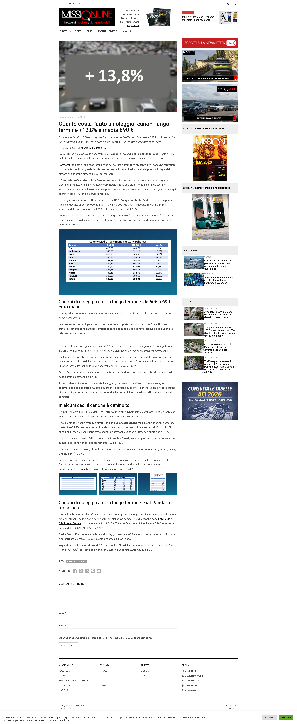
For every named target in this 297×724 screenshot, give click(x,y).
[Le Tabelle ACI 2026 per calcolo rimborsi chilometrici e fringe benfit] (210, 400)
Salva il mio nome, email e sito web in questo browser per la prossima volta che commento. (106, 638)
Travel (103, 670)
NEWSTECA (74, 3)
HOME (62, 3)
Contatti (63, 675)
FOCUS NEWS (190, 250)
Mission (145, 670)
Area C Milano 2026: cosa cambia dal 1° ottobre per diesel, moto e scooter (218, 314)
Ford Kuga (164, 519)
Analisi (127, 31)
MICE (89, 31)
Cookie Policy (66, 685)
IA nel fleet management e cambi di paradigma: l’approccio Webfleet (218, 280)
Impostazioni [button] (269, 717)
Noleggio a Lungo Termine (76, 561)
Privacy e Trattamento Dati (74, 680)
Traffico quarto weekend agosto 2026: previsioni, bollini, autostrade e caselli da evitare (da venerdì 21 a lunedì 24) (217, 367)
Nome (62, 613)
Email (61, 625)
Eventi (102, 31)
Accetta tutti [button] (285, 717)
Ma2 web (63, 690)
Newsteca (64, 670)
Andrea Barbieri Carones (93, 148)
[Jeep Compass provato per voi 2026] (210, 65)
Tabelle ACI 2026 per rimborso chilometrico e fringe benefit (198, 18)
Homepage (64, 117)
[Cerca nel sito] (234, 4)
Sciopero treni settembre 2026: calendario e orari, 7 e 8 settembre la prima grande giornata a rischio (219, 332)
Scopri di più (133, 25)
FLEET (77, 31)
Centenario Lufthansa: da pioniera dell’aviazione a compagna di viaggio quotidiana (218, 265)
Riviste (113, 31)
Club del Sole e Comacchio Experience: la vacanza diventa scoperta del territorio (219, 348)
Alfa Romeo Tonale (70, 523)
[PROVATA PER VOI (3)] (210, 103)
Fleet (102, 675)
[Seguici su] (227, 4)
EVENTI (103, 685)
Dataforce (64, 165)
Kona (83, 469)
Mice (102, 680)
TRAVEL (64, 31)
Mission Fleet (78, 117)
